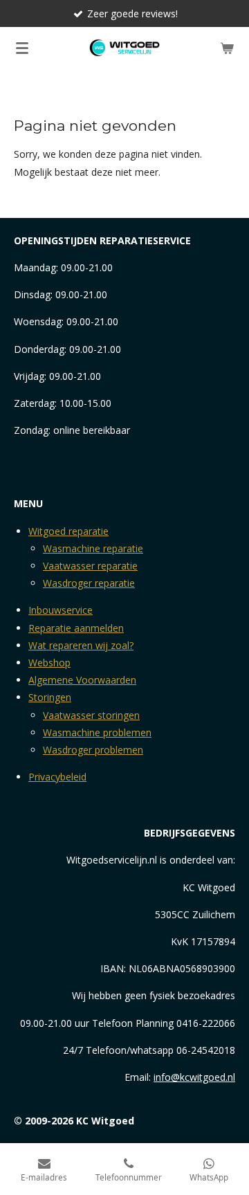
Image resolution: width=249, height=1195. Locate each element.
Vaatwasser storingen (91, 715)
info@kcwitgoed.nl (194, 1077)
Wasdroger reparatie (89, 583)
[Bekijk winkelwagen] (227, 48)
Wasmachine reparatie (93, 548)
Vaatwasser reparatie (90, 565)
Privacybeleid (57, 776)
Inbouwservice (60, 610)
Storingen (49, 697)
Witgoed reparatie (68, 531)
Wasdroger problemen (93, 749)
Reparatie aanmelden (76, 628)
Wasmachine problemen (97, 732)
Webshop (49, 662)
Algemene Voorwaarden (82, 679)
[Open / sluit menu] (22, 48)
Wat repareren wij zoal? (80, 645)
